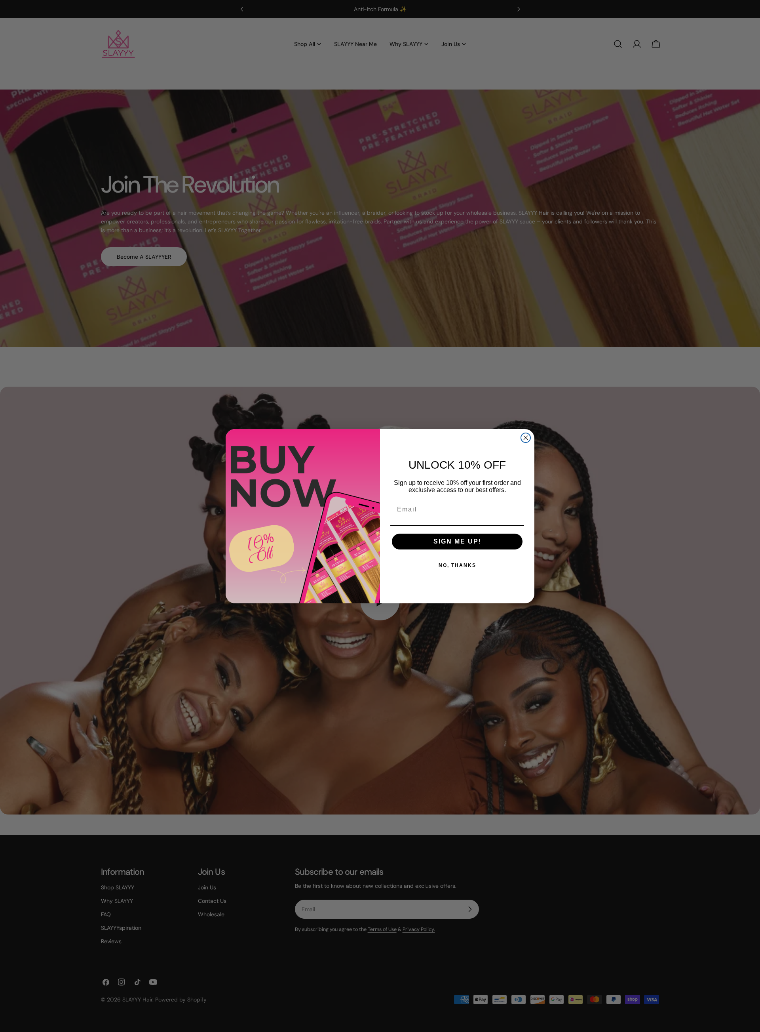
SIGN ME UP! (457, 541)
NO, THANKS (457, 565)
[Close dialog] (525, 438)
